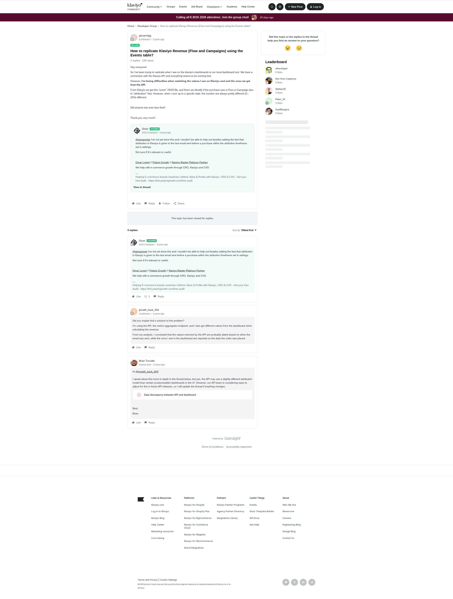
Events (183, 6)
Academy (232, 6)
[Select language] (279, 6)
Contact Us (288, 538)
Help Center (248, 6)
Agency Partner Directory (230, 511)
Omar (145, 128)
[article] (192, 269)
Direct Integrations (194, 547)
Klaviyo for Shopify (194, 504)
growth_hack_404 (149, 309)
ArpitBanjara (282, 109)
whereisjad (281, 68)
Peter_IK (280, 99)
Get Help (254, 524)
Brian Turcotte (147, 360)
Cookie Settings (168, 579)
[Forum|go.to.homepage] (135, 6)
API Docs (254, 518)
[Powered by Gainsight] (226, 439)
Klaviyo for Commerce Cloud (196, 526)
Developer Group (147, 26)
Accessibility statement (238, 446)
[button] (295, 6)
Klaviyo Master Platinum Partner (190, 162)
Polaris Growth (161, 162)
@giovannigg (143, 139)
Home (130, 26)
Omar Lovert (143, 162)
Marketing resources (162, 531)
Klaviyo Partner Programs (230, 504)
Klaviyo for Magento (195, 534)
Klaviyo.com (157, 504)
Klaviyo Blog (157, 518)
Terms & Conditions (212, 446)
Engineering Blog (292, 524)
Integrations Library (227, 518)
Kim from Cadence (285, 78)
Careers (287, 518)
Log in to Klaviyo (160, 511)
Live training (157, 538)
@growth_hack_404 (147, 371)
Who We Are (289, 504)
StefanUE (280, 89)
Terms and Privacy (148, 579)
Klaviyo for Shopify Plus (197, 511)
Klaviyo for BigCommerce (197, 518)
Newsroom (288, 511)
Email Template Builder (262, 511)
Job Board (197, 6)
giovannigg (145, 35)
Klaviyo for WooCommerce (198, 541)
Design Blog (289, 531)
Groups (171, 6)
